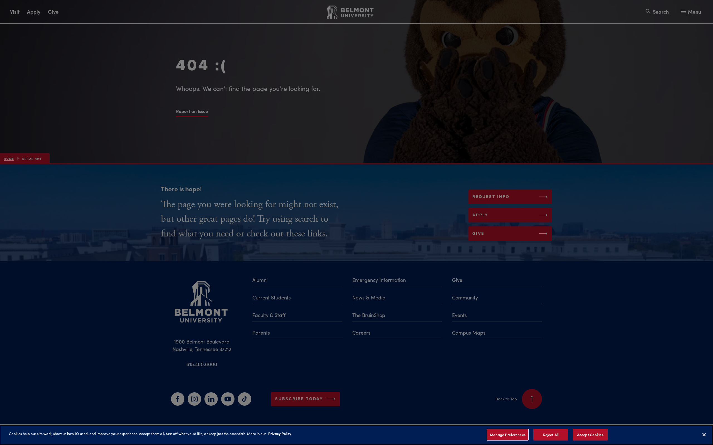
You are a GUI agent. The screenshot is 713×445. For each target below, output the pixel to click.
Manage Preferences (508, 434)
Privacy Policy (279, 433)
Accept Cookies (590, 434)
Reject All (550, 434)
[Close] (704, 435)
